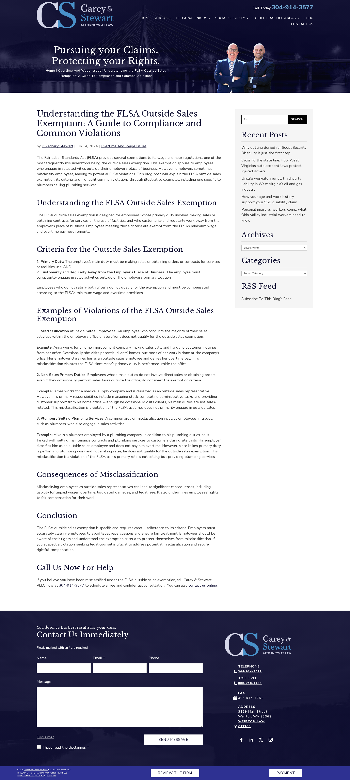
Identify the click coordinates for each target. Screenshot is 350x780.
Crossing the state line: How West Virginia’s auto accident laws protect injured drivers (271, 166)
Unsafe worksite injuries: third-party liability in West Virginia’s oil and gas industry (271, 184)
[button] (346, 751)
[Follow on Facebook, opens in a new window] (241, 740)
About (161, 18)
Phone (154, 658)
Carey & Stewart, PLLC (36, 769)
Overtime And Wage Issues (123, 146)
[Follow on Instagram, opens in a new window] (271, 740)
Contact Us (302, 24)
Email (99, 658)
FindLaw (51, 776)
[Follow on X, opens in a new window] (261, 740)
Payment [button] (285, 772)
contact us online (203, 585)
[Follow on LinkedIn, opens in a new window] (251, 740)
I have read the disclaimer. (66, 747)
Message (44, 681)
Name (42, 658)
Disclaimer (45, 737)
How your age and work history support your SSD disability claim (269, 199)
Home (146, 18)
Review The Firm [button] (175, 772)
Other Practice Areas (275, 18)
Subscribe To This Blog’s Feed (266, 298)
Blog (308, 18)
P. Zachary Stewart (57, 146)
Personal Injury (191, 18)
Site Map (35, 773)
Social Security (230, 18)
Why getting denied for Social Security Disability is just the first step (273, 150)
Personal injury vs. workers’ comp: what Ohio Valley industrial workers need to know (273, 215)
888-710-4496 (250, 683)
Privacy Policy (48, 773)
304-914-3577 (292, 7)
